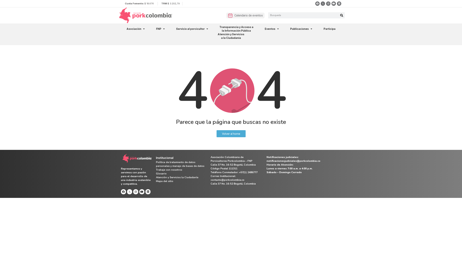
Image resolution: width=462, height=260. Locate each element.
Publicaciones (299, 28)
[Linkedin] (339, 3)
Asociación (134, 28)
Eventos (270, 28)
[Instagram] (328, 3)
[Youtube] (334, 3)
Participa (329, 28)
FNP (158, 28)
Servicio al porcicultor (190, 28)
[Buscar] (342, 15)
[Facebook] (317, 3)
